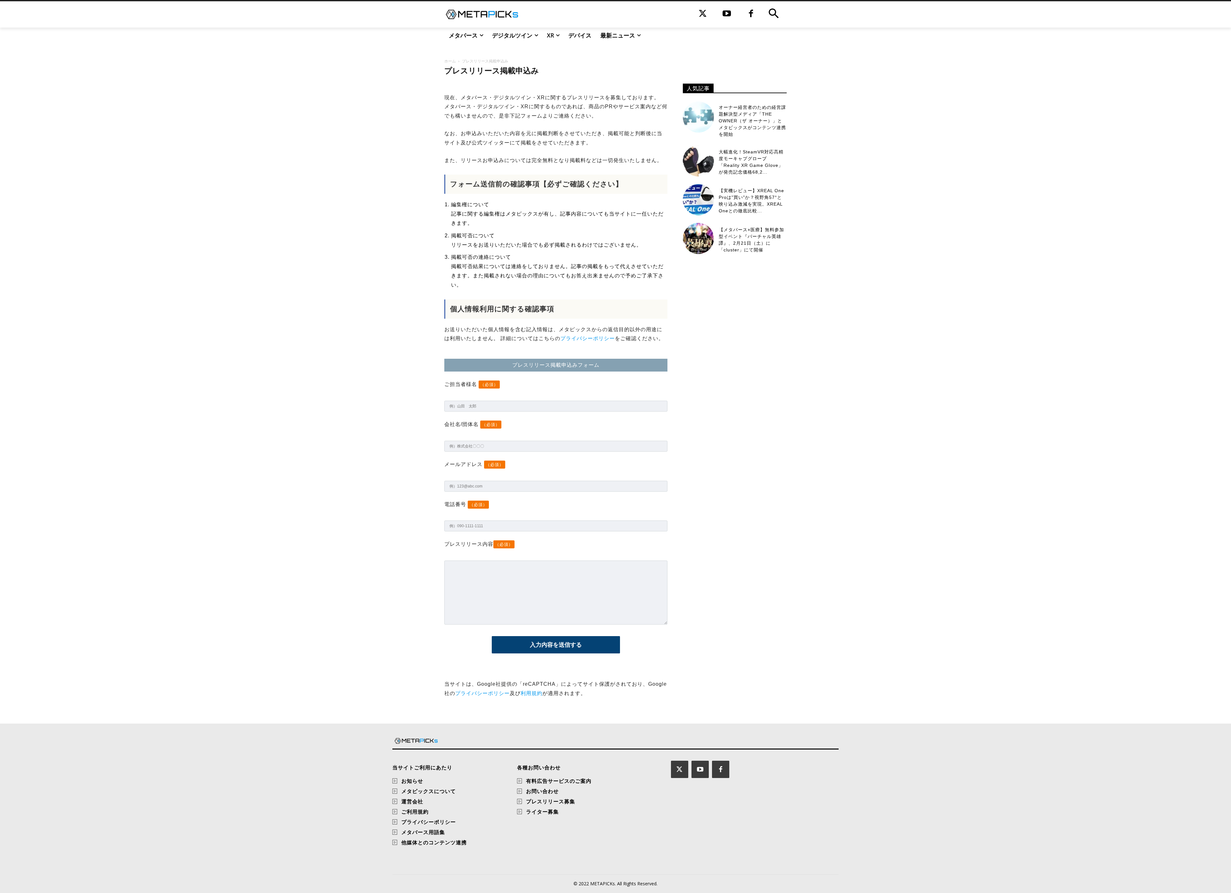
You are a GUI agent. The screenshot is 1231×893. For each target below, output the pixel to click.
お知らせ (412, 780)
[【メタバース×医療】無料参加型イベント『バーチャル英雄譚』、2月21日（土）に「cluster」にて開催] (698, 238)
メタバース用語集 (423, 832)
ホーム (450, 61)
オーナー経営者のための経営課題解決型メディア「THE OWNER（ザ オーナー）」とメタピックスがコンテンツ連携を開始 (752, 121)
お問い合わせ (542, 791)
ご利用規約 (415, 811)
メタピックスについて (428, 791)
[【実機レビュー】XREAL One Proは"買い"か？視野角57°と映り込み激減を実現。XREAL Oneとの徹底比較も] (698, 199)
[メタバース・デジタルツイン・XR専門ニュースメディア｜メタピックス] (482, 14)
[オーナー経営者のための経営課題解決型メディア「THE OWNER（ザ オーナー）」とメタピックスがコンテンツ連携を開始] (698, 117)
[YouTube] (726, 14)
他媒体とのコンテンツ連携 (434, 842)
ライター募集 (542, 811)
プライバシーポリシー (587, 338)
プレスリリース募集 (550, 801)
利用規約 (531, 693)
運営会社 (412, 801)
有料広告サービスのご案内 (558, 780)
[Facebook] (751, 14)
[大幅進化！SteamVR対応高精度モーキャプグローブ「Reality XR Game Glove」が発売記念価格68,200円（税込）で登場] (698, 160)
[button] (773, 14)
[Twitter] (702, 14)
